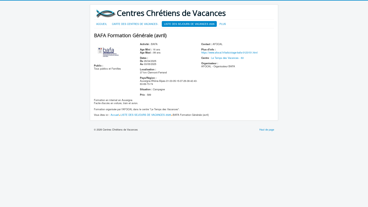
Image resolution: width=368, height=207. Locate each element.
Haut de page (266, 129)
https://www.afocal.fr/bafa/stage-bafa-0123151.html (229, 52)
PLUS (222, 24)
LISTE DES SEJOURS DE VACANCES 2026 (189, 24)
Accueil (115, 115)
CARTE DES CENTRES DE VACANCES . (135, 24)
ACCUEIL (101, 24)
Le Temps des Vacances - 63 (227, 58)
